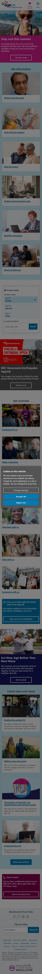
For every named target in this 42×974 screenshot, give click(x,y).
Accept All (21, 496)
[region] (21, 487)
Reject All (21, 502)
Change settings (21, 490)
